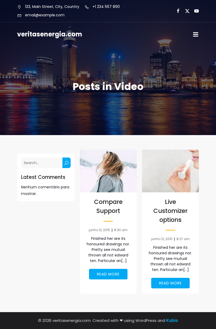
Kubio (172, 320)
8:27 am (183, 239)
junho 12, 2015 (99, 230)
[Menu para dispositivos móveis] (196, 34)
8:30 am (120, 230)
